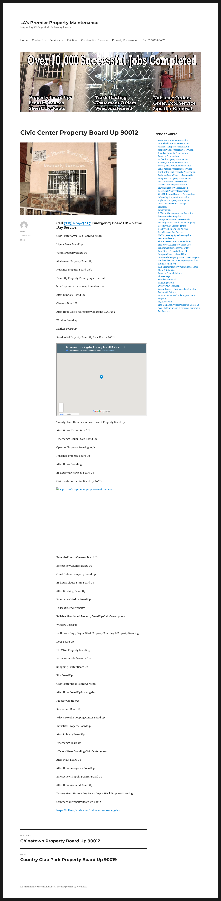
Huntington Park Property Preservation (177, 172)
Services (55, 40)
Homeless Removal (167, 264)
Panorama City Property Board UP (174, 248)
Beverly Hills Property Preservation (174, 165)
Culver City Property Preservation (173, 197)
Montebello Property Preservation (174, 143)
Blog (22, 240)
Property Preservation (125, 40)
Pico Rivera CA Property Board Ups (174, 245)
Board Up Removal (167, 279)
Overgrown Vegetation (169, 286)
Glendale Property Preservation (173, 153)
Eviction (72, 40)
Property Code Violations (170, 273)
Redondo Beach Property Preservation (176, 175)
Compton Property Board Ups (172, 254)
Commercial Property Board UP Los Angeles (179, 257)
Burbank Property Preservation (173, 159)
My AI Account (165, 301)
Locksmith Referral (167, 292)
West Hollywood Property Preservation (176, 194)
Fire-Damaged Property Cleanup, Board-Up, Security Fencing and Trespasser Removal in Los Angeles (179, 308)
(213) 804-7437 (77, 223)
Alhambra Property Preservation (173, 146)
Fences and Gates (166, 238)
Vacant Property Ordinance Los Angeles (177, 289)
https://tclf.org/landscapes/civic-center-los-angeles (88, 810)
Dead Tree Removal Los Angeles (173, 229)
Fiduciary (162, 207)
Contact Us (39, 40)
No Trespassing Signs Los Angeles (174, 235)
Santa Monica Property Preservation (175, 169)
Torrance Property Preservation (173, 181)
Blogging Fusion (166, 283)
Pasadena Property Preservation (173, 140)
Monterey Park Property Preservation (175, 150)
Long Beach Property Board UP (172, 251)
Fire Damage (164, 276)
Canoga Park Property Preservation (174, 219)
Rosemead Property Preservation (173, 191)
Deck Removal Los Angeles (171, 232)
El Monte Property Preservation (173, 188)
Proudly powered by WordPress (72, 886)
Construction (164, 210)
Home (24, 40)
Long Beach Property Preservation (174, 178)
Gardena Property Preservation (172, 184)
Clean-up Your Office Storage (172, 203)
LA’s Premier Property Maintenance (59, 22)
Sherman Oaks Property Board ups (174, 241)
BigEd (23, 231)
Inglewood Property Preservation (174, 200)
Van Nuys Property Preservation (173, 162)
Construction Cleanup (94, 40)
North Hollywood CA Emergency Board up (178, 260)
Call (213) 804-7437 (154, 40)
